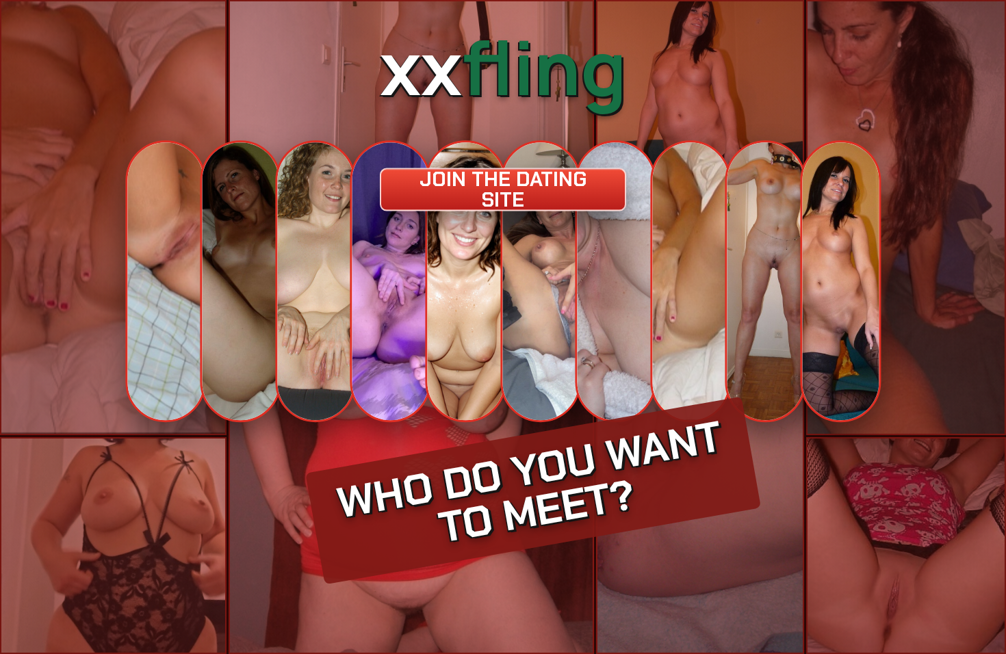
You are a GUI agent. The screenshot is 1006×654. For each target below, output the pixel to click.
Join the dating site (503, 189)
